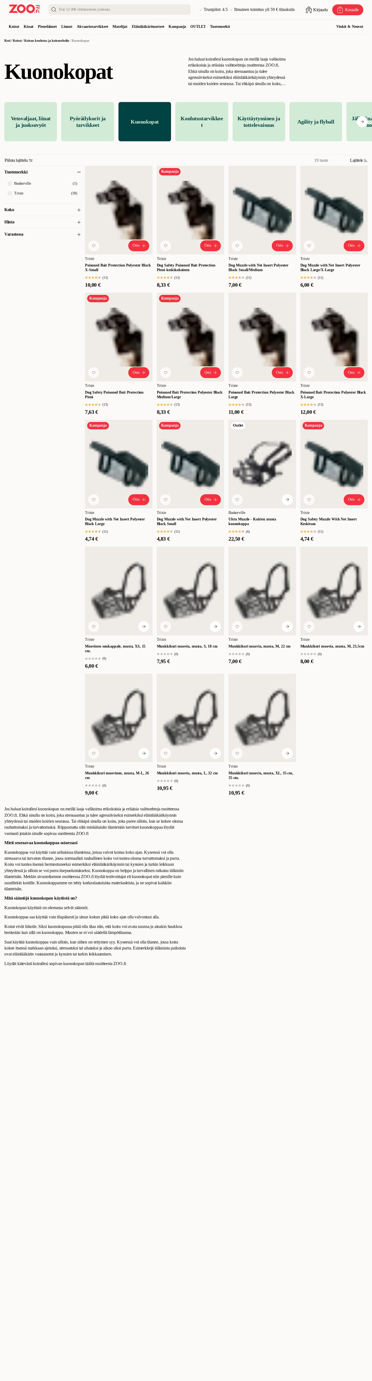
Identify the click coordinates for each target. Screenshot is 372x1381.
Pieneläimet (47, 27)
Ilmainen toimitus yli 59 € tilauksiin (264, 9)
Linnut (66, 27)
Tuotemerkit (220, 27)
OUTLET (198, 27)
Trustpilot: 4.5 (216, 9)
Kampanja (177, 27)
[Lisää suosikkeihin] (93, 245)
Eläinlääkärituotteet (148, 27)
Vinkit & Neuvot (349, 27)
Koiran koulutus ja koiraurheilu (46, 41)
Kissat (28, 27)
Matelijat (119, 27)
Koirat (14, 27)
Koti (7, 41)
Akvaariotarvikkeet (92, 27)
